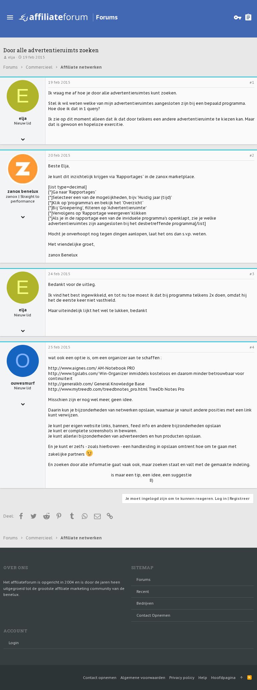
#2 (252, 155)
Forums (144, 579)
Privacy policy (181, 677)
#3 (252, 274)
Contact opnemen (153, 615)
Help (202, 677)
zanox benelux (22, 191)
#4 (252, 347)
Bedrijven (145, 603)
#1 (252, 82)
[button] (10, 17)
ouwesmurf (23, 383)
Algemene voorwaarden (142, 677)
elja (11, 57)
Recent (143, 591)
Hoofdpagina (223, 677)
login (14, 642)
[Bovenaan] (241, 677)
